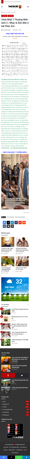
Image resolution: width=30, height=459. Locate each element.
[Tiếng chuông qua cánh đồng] (5, 390)
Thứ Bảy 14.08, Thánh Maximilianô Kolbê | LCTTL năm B (7, 250)
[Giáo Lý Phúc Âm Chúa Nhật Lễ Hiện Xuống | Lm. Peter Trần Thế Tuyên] (5, 360)
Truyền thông (5, 412)
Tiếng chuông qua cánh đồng (20, 387)
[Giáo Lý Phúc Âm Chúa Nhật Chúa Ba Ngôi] (5, 368)
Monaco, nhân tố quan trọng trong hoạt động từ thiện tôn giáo (19, 326)
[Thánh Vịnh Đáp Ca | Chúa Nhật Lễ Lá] (5, 342)
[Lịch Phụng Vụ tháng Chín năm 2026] (5, 311)
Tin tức (4, 401)
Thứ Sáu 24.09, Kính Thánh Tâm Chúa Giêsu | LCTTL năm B (22, 250)
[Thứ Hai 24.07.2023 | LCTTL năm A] (22, 261)
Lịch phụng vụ (5, 415)
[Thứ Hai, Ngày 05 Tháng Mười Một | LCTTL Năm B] (7, 261)
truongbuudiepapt (6, 30)
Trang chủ (5, 447)
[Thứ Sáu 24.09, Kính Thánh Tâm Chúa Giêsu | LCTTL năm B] (22, 242)
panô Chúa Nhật (10, 217)
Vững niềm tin (5, 404)
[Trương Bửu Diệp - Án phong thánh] (15, 7)
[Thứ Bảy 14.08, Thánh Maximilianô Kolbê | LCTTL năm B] (7, 242)
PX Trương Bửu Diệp (7, 409)
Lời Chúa (8, 12)
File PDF (15, 38)
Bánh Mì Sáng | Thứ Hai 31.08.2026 (12, 1)
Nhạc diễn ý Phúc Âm (20, 217)
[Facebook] (4, 222)
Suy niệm (13, 12)
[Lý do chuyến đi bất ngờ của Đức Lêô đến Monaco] (5, 334)
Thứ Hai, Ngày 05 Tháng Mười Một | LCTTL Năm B (6, 269)
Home (3, 12)
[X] (8, 222)
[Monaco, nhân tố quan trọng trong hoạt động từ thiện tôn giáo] (5, 326)
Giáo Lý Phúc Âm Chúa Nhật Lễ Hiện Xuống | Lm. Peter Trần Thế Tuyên (20, 359)
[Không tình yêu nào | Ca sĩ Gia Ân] (5, 319)
